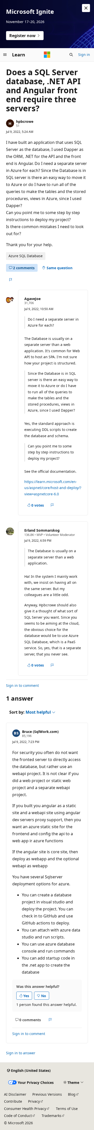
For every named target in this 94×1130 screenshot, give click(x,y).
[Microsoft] (47, 54)
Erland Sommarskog (42, 530)
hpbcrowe (24, 121)
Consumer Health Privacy (25, 1108)
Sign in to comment (22, 685)
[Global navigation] (5, 54)
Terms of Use (67, 1108)
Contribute (13, 1101)
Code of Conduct (18, 1115)
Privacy (34, 1101)
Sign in (84, 54)
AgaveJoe (32, 298)
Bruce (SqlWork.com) (40, 731)
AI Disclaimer (15, 1094)
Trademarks (51, 1115)
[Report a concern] (10, 280)
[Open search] (71, 54)
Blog (71, 1094)
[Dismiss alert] (86, 8)
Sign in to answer (20, 1053)
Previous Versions (47, 1094)
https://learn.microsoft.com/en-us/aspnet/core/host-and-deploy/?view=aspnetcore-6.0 (52, 487)
